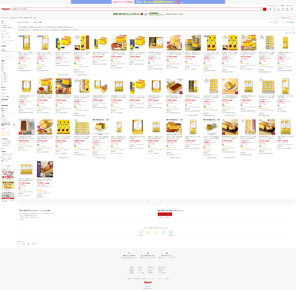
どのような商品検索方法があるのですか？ (29, 215)
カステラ (34, 244)
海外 (6, 108)
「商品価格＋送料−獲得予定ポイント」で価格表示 (27, 22)
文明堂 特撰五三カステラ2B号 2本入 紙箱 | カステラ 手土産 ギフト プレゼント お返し (119, 97)
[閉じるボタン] (293, 27)
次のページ (162, 201)
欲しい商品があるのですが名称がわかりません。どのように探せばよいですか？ (37, 213)
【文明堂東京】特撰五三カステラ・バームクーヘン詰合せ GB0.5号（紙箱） (155, 54)
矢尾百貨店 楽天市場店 (80, 71)
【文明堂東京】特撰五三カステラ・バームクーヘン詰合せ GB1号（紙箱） (192, 97)
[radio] (1, 23)
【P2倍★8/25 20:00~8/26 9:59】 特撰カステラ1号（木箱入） (25, 138)
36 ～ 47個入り (4, 79)
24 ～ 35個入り (4, 78)
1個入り (3, 63)
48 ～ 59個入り (4, 81)
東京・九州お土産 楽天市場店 (63, 65)
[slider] (1, 51)
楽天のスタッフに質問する (165, 214)
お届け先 (3, 110)
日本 (2, 102)
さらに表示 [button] (4, 42)
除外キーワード (4, 160)
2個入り (3, 65)
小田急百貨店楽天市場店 (25, 70)
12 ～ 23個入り (4, 76)
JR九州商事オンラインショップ (100, 154)
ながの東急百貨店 (282, 111)
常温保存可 (3, 89)
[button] (290, 5)
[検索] (264, 9)
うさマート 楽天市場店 (191, 69)
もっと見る (21, 219)
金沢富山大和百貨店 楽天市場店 (156, 68)
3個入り (3, 66)
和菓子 (28, 243)
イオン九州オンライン (24, 150)
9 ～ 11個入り (4, 74)
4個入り (3, 68)
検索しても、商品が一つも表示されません (29, 217)
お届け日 (3, 115)
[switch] (14, 124)
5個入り (3, 70)
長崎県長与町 (41, 196)
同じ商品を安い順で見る (63, 74)
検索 (8, 56)
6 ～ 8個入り (3, 72)
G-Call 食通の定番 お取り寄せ (174, 112)
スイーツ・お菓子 (21, 243)
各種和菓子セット (36, 243)
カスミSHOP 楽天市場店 (117, 67)
